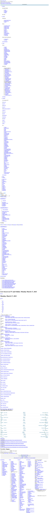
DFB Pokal (6, 34)
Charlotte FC (7, 72)
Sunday (5, 12)
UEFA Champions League (6, 214)
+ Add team (4, 200)
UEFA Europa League (5, 218)
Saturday (5, 11)
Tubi (5, 169)
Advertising (30, 493)
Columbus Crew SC (8, 81)
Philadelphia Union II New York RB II (12, 338)
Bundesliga (4, 186)
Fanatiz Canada (10, 317)
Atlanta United (14, 484)
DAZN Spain (26, 332)
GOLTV (9, 345)
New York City (13, 478)
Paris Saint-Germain (7, 62)
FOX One (5, 159)
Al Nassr (5, 64)
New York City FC (8, 74)
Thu (3, 310)
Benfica (5, 59)
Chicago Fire (7, 70)
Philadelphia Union (8, 78)
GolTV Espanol (15, 345)
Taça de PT (4, 189)
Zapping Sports (6, 173)
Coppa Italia (6, 35)
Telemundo (6, 144)
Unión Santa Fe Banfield (9, 316)
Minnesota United (14, 495)
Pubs (29, 497)
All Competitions (4, 41)
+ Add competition (5, 209)
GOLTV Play (21, 345)
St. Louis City (13, 492)
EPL (3, 184)
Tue (2, 306)
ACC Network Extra (5, 250)
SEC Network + (6, 167)
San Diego (13, 494)
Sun (2, 303)
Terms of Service (12, 453)
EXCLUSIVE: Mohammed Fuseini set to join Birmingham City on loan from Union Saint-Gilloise (14, 447)
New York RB (13, 479)
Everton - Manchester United (38, 470)
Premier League (6, 28)
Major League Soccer (7, 20)
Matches (3, 6)
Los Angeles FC (7, 84)
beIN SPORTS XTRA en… (22, 489)
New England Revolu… (8, 71)
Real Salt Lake (7, 90)
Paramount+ (6, 138)
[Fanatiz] (18, 224)
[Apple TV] (10, 224)
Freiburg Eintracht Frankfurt (10, 331)
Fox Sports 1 (4, 236)
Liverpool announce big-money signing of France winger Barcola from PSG (11, 440)
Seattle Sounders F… (8, 92)
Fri (2, 312)
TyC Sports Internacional (14, 320)
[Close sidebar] (0, 289)
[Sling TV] (6, 224)
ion (2, 263)
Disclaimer (29, 495)
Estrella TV (6, 156)
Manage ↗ (4, 198)
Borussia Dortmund (7, 61)
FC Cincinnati (7, 73)
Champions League (7, 25)
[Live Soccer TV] (3, 0)
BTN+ (5, 154)
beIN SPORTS (6, 128)
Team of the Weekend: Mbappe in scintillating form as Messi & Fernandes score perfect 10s (13, 441)
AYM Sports (6, 151)
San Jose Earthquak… (8, 85)
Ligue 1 (5, 31)
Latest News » (2, 438)
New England (13, 476)
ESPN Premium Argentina (17, 317)
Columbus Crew (14, 486)
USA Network (4, 243)
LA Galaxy (7, 93)
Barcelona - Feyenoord (38, 475)
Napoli (5, 58)
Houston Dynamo (7, 83)
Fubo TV (29, 462)
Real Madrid (13, 466)
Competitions (2, 207)
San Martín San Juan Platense (10, 321)
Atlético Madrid (6, 54)
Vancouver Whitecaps (13, 488)
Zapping (19, 328)
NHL (33, 504)
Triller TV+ (4, 270)
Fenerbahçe (6, 63)
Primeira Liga (6, 32)
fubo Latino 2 (6, 160)
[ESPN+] (21, 224)
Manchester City (6, 49)
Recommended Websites (30, 499)
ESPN (5, 129)
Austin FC (6, 94)
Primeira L (4, 188)
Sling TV (29, 461)
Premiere (5, 166)
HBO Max (5, 161)
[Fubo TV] (2, 224)
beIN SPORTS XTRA (7, 152)
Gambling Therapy (42, 489)
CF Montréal (7, 80)
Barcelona (5, 53)
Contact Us (30, 502)
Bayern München (13, 469)
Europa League (6, 26)
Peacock (5, 148)
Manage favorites (3, 196)
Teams (3, 43)
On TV (11, 314)
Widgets (29, 492)
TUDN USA (6, 141)
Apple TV (5, 137)
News (3, 176)
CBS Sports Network (7, 131)
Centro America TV (5, 257)
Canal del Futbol (15, 328)
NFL (31, 504)
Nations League (6, 27)
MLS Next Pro (6, 162)
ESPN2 (5, 132)
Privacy (29, 494)
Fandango (5, 157)
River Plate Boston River (9, 344)
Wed (3, 308)
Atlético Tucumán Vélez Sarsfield (11, 324)
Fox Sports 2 (6, 136)
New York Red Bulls (8, 75)
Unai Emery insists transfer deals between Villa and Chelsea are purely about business (13, 445)
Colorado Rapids (7, 88)
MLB (29, 505)
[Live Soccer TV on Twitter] (39, 486)
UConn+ (5, 170)
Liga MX (3, 183)
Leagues (3, 16)
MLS (3, 182)
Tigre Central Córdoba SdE (10, 319)
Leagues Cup (6, 39)
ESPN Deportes (6, 134)
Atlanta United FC (8, 79)
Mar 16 (1, 293)
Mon (3, 305)
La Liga (5, 29)
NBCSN (5, 143)
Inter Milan (6, 56)
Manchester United (7, 50)
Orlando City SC (14, 480)
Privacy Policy (6, 453)
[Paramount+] (14, 224)
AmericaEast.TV (6, 150)
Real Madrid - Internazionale (38, 473)
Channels (3, 98)
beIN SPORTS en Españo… (8, 139)
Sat (2, 301)
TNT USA (4, 269)
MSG (5, 163)
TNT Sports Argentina (16, 322)
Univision (5, 147)
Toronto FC (7, 76)
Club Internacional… (8, 69)
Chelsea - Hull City (40, 482)
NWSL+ (5, 165)
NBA (29, 504)
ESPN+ (3, 237)
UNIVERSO (6, 145)
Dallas (12, 491)
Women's (3, 177)
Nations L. (4, 180)
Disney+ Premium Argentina (25, 317)
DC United (7, 77)
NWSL (3, 463)
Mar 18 (1, 298)
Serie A (3, 216)
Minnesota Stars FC (8, 89)
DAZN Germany (17, 332)
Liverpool (5, 48)
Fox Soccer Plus (6, 133)
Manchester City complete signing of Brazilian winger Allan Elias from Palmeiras (12, 443)
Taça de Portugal (6, 33)
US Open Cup (6, 21)
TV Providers (28, 459)
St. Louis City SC (7, 87)
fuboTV (5, 140)
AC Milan (5, 57)
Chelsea (5, 47)
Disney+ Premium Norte (30, 325)
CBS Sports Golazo (5, 256)
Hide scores (3, 314)
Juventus (5, 55)
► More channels (3, 276)
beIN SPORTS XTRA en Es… (7, 254)
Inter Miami (13, 474)
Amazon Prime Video (7, 149)
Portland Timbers (7, 91)
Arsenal (12, 461)
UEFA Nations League (5, 219)
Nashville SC (13, 473)
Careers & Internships (31, 496)
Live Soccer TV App (31, 491)
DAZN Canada (12, 332)
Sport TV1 (25, 320)
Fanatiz (5, 127)
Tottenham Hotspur (7, 51)
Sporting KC (14, 501)
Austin (13, 500)
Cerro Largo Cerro (8, 342)
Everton (5, 52)
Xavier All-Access (7, 172)
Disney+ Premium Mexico (22, 325)
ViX (5, 171)
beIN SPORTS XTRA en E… (8, 153)
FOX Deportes (6, 146)
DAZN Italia (22, 332)
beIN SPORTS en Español (6, 240)
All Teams (3, 96)
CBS (3, 230)
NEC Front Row (6, 164)
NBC (5, 130)
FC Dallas (6, 86)
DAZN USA (6, 142)
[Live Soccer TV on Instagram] (39, 488)
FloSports (5, 158)
